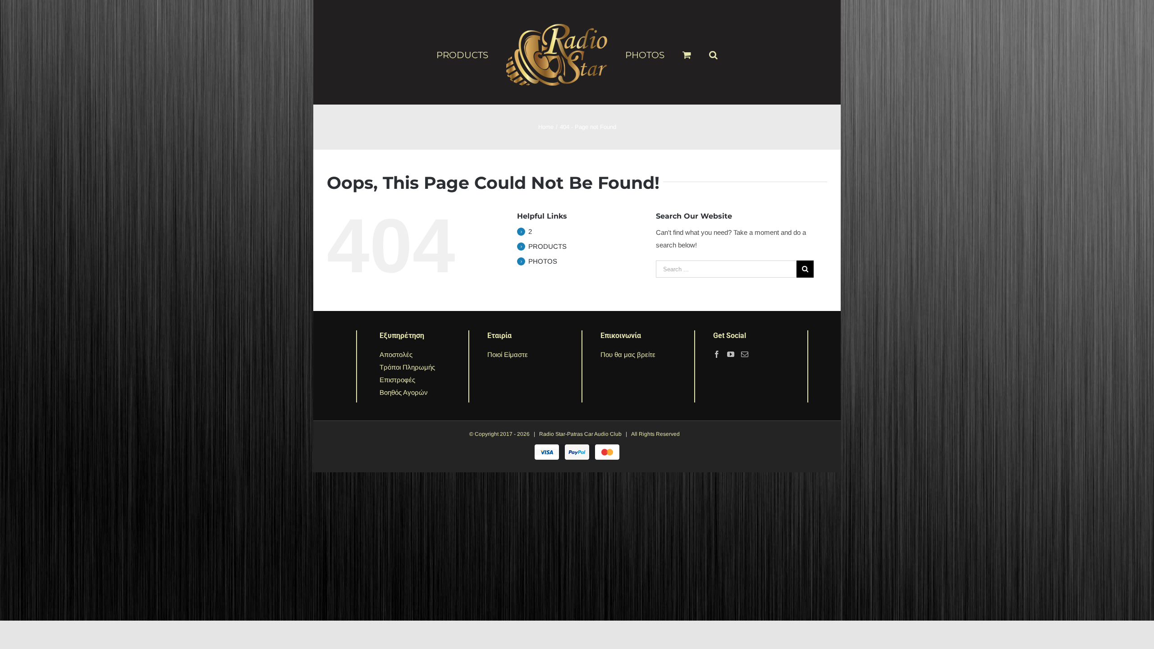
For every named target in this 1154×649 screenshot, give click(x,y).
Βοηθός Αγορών (404, 392)
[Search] (699, 51)
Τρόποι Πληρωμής (407, 367)
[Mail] (744, 354)
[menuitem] (482, 54)
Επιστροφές (397, 380)
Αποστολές (396, 354)
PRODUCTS (547, 246)
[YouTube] (730, 354)
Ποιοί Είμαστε (507, 354)
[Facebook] (716, 354)
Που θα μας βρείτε (627, 354)
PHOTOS (542, 261)
